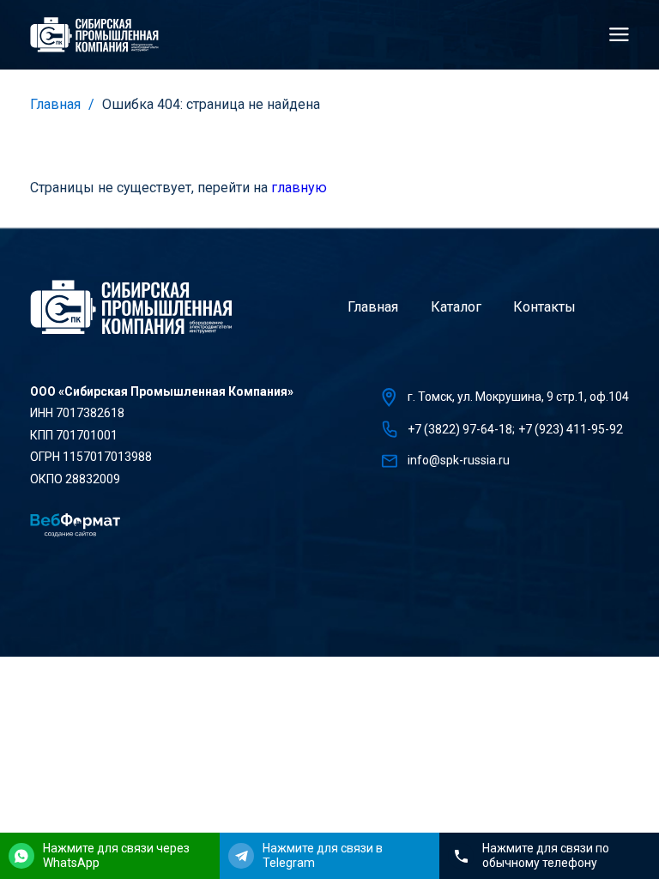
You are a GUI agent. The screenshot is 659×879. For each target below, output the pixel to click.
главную (299, 187)
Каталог (456, 307)
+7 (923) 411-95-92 (570, 429)
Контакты (544, 307)
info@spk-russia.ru (459, 460)
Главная (55, 104)
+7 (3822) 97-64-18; (461, 429)
